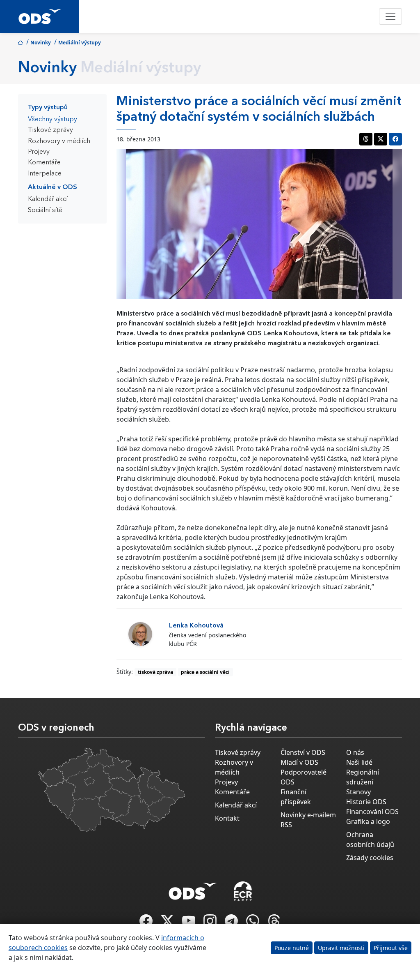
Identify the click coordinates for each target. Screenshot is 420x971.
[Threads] (274, 923)
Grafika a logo (368, 821)
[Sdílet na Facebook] (395, 139)
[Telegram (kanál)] (232, 923)
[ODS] (192, 889)
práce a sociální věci (205, 672)
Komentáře (44, 162)
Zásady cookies (369, 857)
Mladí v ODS (299, 762)
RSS (286, 824)
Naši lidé (359, 762)
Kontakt (227, 818)
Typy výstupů (48, 107)
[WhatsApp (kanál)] (253, 923)
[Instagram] (210, 923)
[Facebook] (146, 923)
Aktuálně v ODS (52, 187)
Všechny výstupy (52, 119)
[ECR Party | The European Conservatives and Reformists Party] (242, 891)
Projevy (39, 152)
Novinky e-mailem (308, 814)
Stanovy (358, 791)
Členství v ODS (303, 752)
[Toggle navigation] (390, 16)
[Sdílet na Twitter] (380, 139)
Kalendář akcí (48, 199)
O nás (355, 752)
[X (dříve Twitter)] (168, 923)
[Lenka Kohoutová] (140, 634)
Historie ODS (366, 801)
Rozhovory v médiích (59, 141)
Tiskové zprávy (50, 130)
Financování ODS (372, 811)
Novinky (40, 42)
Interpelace (45, 174)
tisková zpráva (155, 672)
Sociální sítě (45, 210)
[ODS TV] (189, 923)
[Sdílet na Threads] (365, 139)
